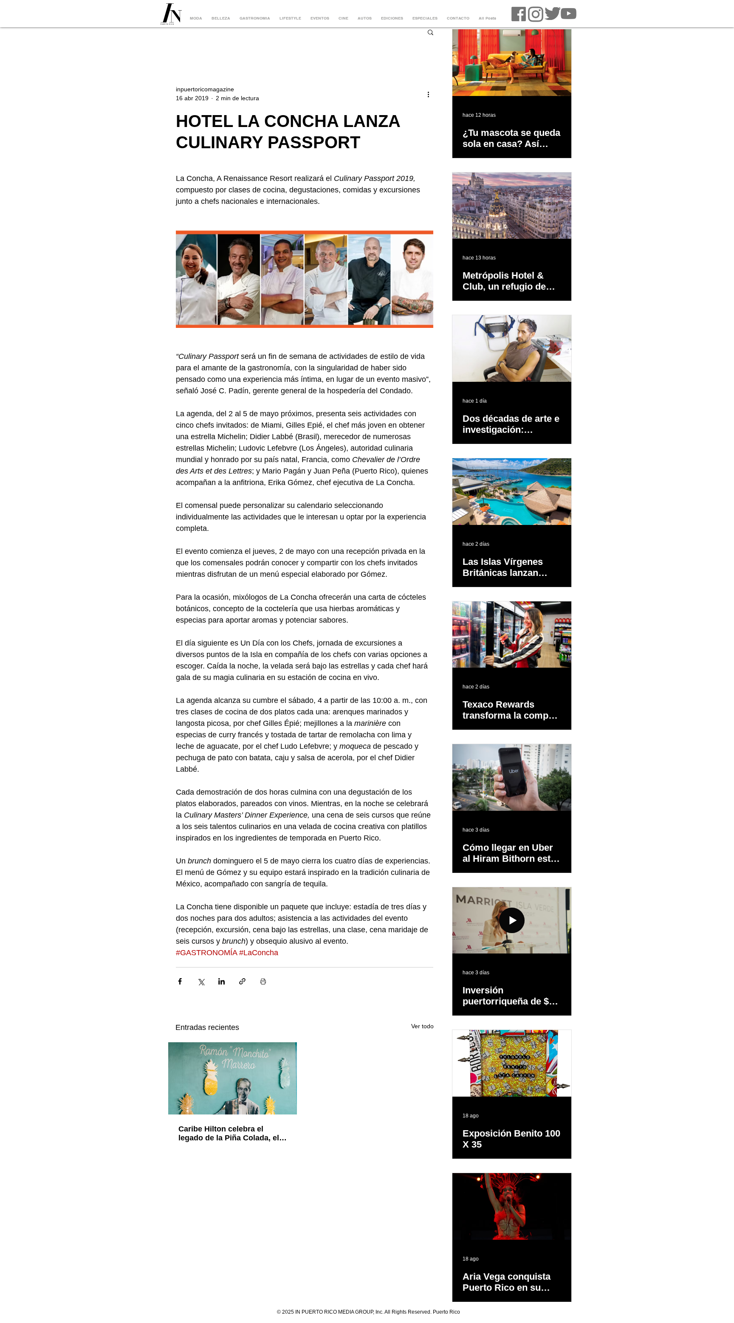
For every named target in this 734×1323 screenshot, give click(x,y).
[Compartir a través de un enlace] (242, 981)
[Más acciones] (428, 94)
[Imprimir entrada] (263, 981)
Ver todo (422, 1026)
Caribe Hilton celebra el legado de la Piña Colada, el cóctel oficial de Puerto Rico (229, 1133)
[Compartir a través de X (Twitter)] (201, 981)
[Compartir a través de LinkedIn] (221, 981)
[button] (430, 31)
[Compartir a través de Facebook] (180, 981)
